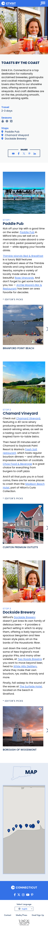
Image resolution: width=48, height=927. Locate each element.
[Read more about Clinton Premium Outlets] (23, 524)
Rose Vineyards (24, 277)
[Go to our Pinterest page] (32, 895)
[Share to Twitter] (24, 153)
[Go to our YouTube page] (27, 895)
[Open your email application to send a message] (13, 153)
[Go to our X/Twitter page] (18, 895)
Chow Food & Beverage (17, 464)
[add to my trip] (40, 308)
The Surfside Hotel (31, 686)
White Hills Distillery (25, 666)
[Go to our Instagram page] (23, 895)
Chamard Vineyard (28, 418)
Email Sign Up (38, 915)
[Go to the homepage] (8, 3)
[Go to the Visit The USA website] (24, 922)
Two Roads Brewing (30, 659)
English (24, 909)
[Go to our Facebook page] (15, 895)
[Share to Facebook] (18, 153)
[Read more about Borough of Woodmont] (23, 726)
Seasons (6, 117)
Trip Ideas (10, 11)
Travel (5, 107)
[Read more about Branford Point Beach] (23, 325)
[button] (21, 827)
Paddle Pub (27, 232)
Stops (5, 128)
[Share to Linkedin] (35, 153)
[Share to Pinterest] (29, 153)
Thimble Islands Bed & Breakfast (23, 256)
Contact (7, 915)
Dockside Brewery (25, 617)
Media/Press (21, 915)
